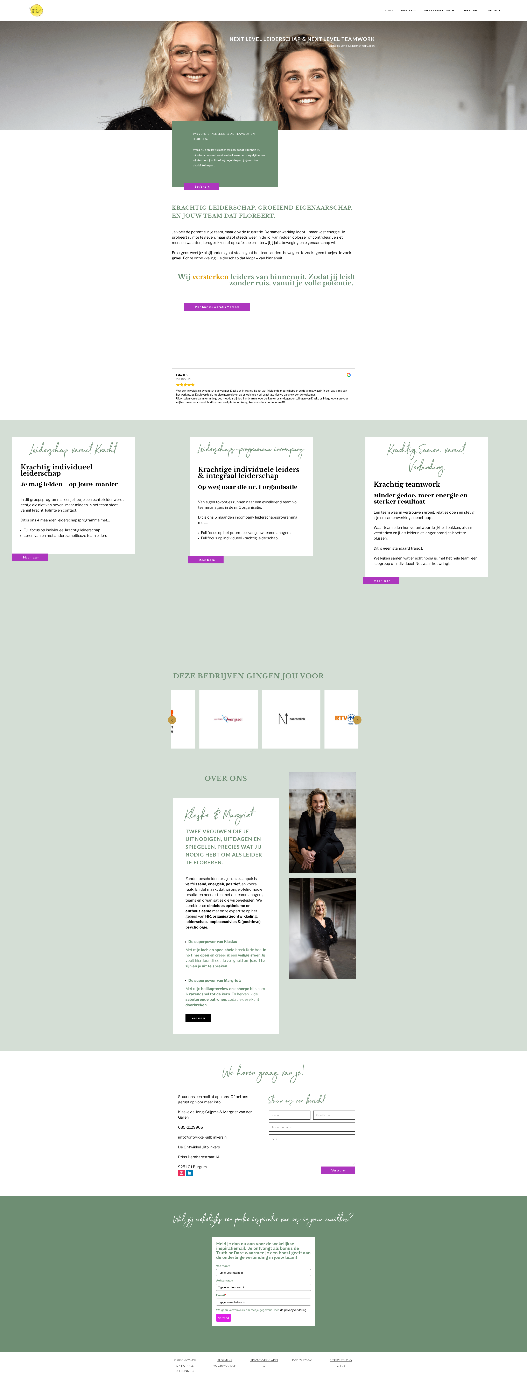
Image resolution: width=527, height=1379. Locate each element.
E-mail (221, 1295)
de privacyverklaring (293, 1310)
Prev (172, 720)
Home (389, 10)
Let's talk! (203, 186)
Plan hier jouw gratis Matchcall (218, 307)
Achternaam (224, 1280)
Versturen (338, 1170)
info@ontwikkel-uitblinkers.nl (202, 1137)
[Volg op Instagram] (181, 1173)
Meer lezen (31, 557)
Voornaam (223, 1266)
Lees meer (198, 1018)
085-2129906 (190, 1127)
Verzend (223, 1318)
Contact (493, 10)
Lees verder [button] (183, 407)
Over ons (470, 10)
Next (357, 720)
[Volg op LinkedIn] (189, 1173)
